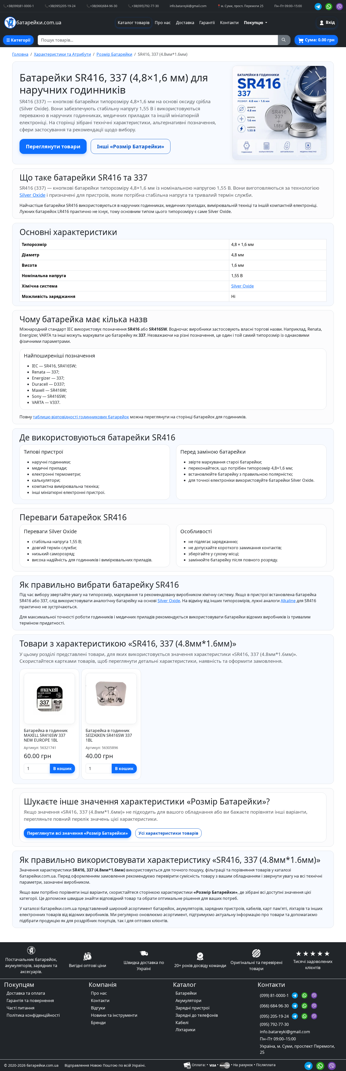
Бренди (98, 1022)
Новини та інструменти (114, 1015)
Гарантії (207, 22)
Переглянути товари (53, 146)
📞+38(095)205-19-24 (60, 6)
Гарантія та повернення (30, 1000)
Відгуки (98, 1008)
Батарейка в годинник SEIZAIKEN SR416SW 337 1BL (109, 735)
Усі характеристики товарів (168, 833)
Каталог (184, 984)
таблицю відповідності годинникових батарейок (81, 417)
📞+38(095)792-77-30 (143, 6)
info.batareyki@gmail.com (188, 6)
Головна (20, 54)
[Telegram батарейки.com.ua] (319, 6)
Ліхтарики (185, 1029)
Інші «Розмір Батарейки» (130, 146)
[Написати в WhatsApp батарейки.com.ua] (321, 1065)
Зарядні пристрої (192, 1008)
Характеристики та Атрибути (62, 54)
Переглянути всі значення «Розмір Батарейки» (77, 833)
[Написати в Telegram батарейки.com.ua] (309, 1065)
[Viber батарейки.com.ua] (339, 6)
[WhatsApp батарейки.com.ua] (329, 6)
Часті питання (20, 1008)
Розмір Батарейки (114, 54)
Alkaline (288, 600)
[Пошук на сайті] (284, 40)
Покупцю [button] (254, 22)
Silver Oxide (32, 195)
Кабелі (182, 1022)
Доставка (185, 22)
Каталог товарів (133, 22)
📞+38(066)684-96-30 (101, 6)
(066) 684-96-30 (275, 1006)
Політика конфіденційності (33, 1015)
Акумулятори (188, 1000)
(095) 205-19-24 (275, 1016)
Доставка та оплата (26, 993)
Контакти (229, 22)
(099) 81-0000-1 (275, 995)
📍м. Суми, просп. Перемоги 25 (240, 6)
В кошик (62, 768)
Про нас (163, 22)
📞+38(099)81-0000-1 (18, 6)
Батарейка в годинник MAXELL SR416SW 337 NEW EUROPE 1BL (46, 735)
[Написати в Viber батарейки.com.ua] (332, 1065)
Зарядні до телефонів (197, 1015)
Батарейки (186, 993)
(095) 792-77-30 (274, 1024)
